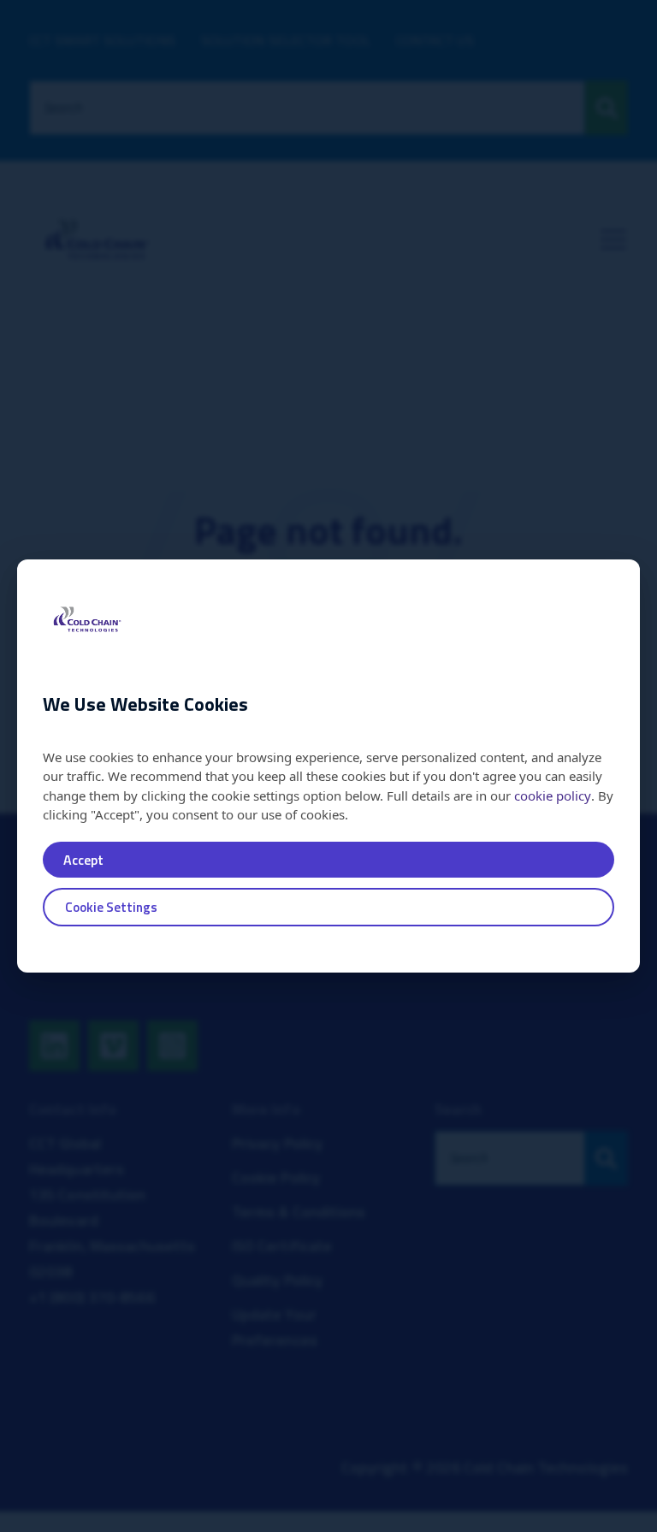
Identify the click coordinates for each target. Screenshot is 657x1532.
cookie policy (552, 795)
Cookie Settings (111, 907)
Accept (83, 859)
